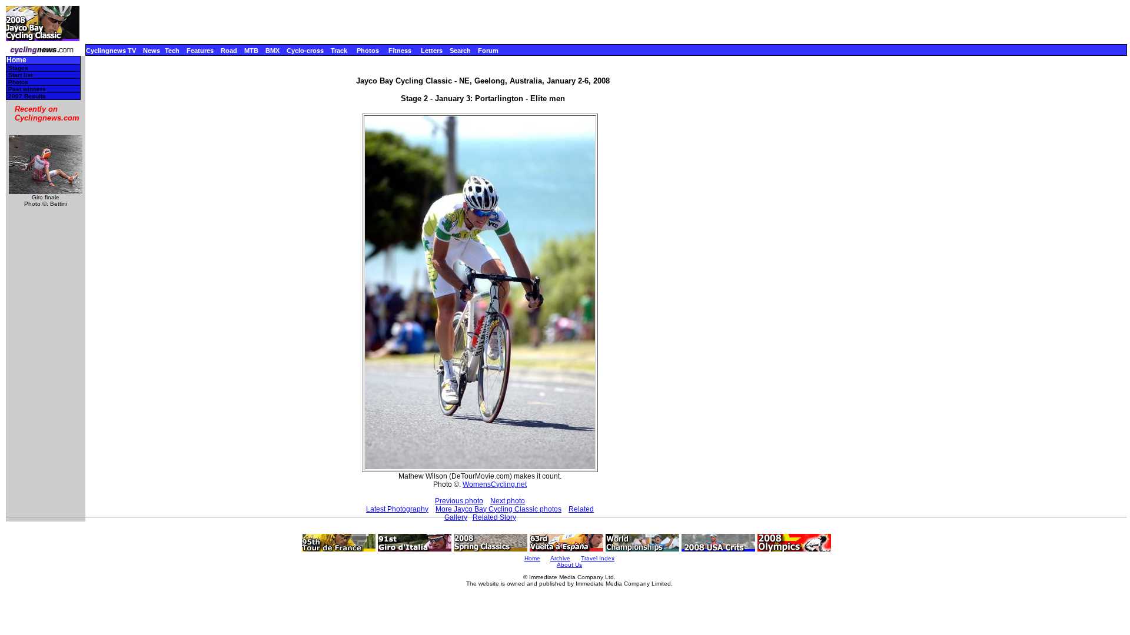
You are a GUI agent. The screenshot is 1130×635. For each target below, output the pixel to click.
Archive (560, 558)
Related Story (494, 517)
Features (200, 50)
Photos (368, 50)
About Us (569, 565)
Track (339, 50)
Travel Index (597, 558)
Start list (20, 75)
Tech (172, 50)
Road (229, 50)
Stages (18, 68)
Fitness (399, 50)
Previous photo (459, 501)
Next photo (507, 501)
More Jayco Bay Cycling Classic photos (498, 509)
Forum (488, 50)
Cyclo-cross (305, 50)
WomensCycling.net (495, 484)
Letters (432, 50)
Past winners (27, 89)
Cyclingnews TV (111, 50)
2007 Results (27, 96)
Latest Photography (397, 509)
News (151, 50)
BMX (272, 50)
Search (460, 50)
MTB (251, 50)
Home (16, 60)
